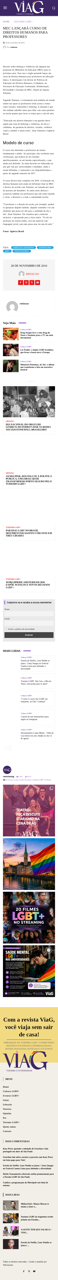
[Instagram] (26, 282)
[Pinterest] (33, 56)
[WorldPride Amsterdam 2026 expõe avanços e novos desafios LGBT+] (29, 559)
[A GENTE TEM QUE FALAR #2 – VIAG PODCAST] (11, 1231)
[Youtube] (37, 282)
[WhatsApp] (42, 56)
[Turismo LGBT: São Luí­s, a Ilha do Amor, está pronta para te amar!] (11, 681)
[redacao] (5, 47)
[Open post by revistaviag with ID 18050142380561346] (29, 971)
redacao (13, 47)
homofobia (45, 247)
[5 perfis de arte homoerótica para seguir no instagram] (11, 716)
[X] (24, 56)
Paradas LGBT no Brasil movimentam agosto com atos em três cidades (29, 533)
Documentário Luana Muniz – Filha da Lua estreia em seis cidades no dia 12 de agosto (37, 735)
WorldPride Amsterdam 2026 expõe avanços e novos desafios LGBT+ (28, 585)
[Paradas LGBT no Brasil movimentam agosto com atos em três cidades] (29, 507)
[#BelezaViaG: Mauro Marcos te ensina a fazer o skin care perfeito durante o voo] (11, 1205)
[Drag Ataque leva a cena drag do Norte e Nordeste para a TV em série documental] (11, 334)
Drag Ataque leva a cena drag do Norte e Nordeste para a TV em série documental (36, 335)
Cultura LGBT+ (23, 22)
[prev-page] (5, 748)
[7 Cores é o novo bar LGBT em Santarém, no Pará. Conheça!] (11, 699)
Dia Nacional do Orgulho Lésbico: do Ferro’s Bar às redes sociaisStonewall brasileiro (28, 427)
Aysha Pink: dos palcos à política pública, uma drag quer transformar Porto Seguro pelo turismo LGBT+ (29, 480)
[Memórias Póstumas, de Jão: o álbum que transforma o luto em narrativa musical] (11, 366)
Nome (7, 609)
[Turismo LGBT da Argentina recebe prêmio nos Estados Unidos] (11, 1218)
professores (22, 251)
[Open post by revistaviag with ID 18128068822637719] (29, 810)
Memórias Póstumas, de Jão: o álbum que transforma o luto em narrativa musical (37, 367)
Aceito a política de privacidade (21, 629)
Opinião (10, 421)
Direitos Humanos (23, 247)
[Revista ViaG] (29, 7)
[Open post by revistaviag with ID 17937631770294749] (29, 918)
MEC (7, 251)
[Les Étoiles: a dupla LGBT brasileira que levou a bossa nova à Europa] (11, 350)
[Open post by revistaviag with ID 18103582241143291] (29, 864)
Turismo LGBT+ (13, 527)
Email (7, 619)
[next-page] (9, 748)
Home (6, 22)
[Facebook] (15, 56)
